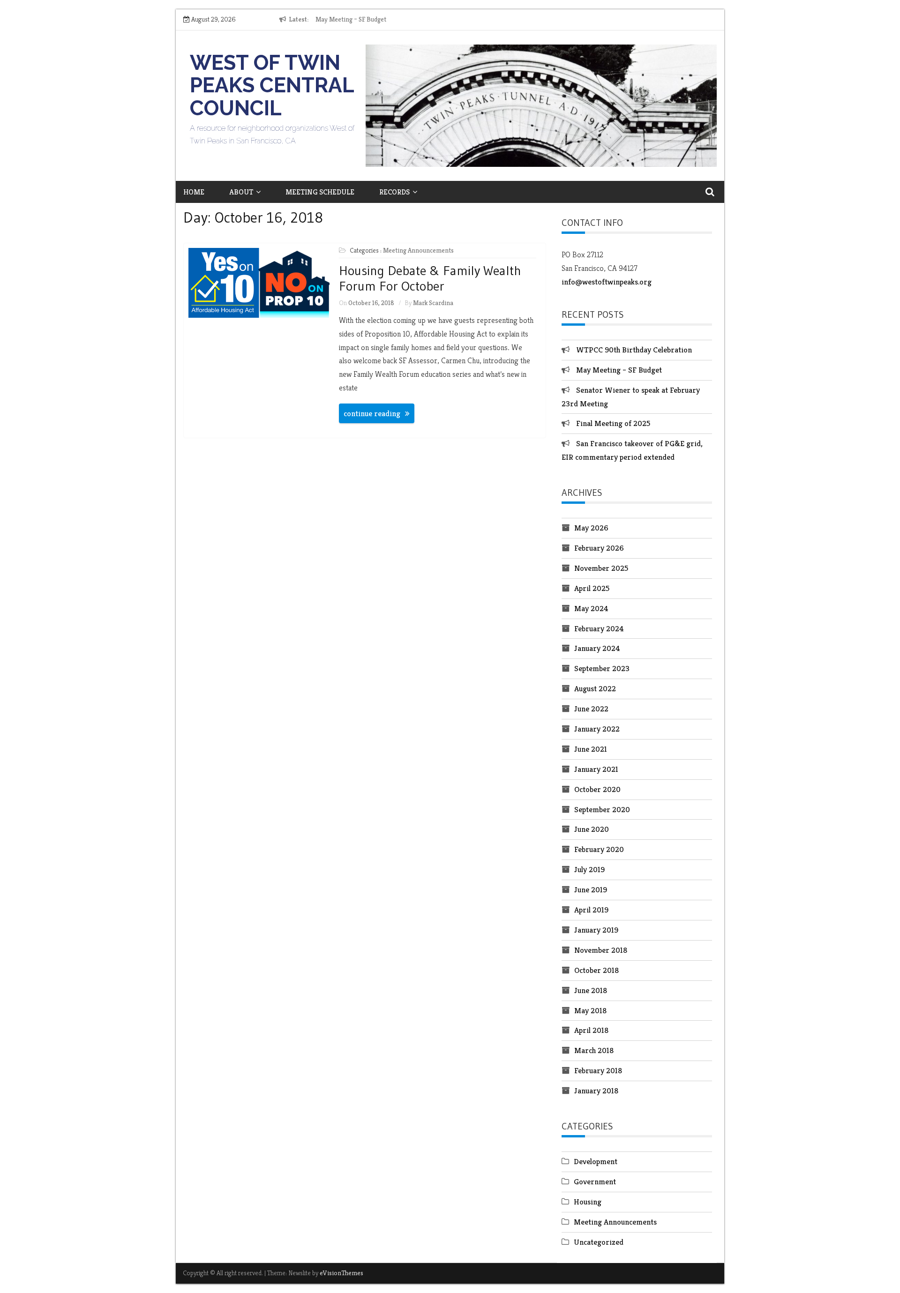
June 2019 (590, 889)
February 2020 (599, 849)
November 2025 (601, 568)
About (241, 192)
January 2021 (596, 769)
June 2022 (591, 708)
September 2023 (602, 668)
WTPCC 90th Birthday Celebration (634, 349)
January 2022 (597, 729)
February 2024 (599, 628)
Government (595, 1181)
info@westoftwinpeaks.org (607, 282)
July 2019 (589, 869)
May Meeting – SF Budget (350, 19)
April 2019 (591, 909)
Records (394, 192)
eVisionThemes (341, 1273)
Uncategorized (598, 1242)
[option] (401, 19)
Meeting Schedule (319, 192)
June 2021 (590, 749)
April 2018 (591, 1030)
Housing (587, 1201)
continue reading (372, 413)
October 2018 (596, 970)
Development (595, 1161)
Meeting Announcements (418, 250)
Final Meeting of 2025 (613, 423)
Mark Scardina (433, 303)
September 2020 (602, 809)
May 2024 (591, 608)
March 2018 (594, 1050)
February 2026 (599, 548)
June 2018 (590, 990)
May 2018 (590, 1010)
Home (193, 192)
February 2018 (598, 1070)
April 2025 (591, 588)
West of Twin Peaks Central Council (272, 85)
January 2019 (596, 930)
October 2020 (597, 789)
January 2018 (596, 1090)
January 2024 (597, 648)
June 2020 (591, 829)
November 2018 (600, 950)
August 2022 (595, 688)
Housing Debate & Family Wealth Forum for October (430, 278)
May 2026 (591, 528)
